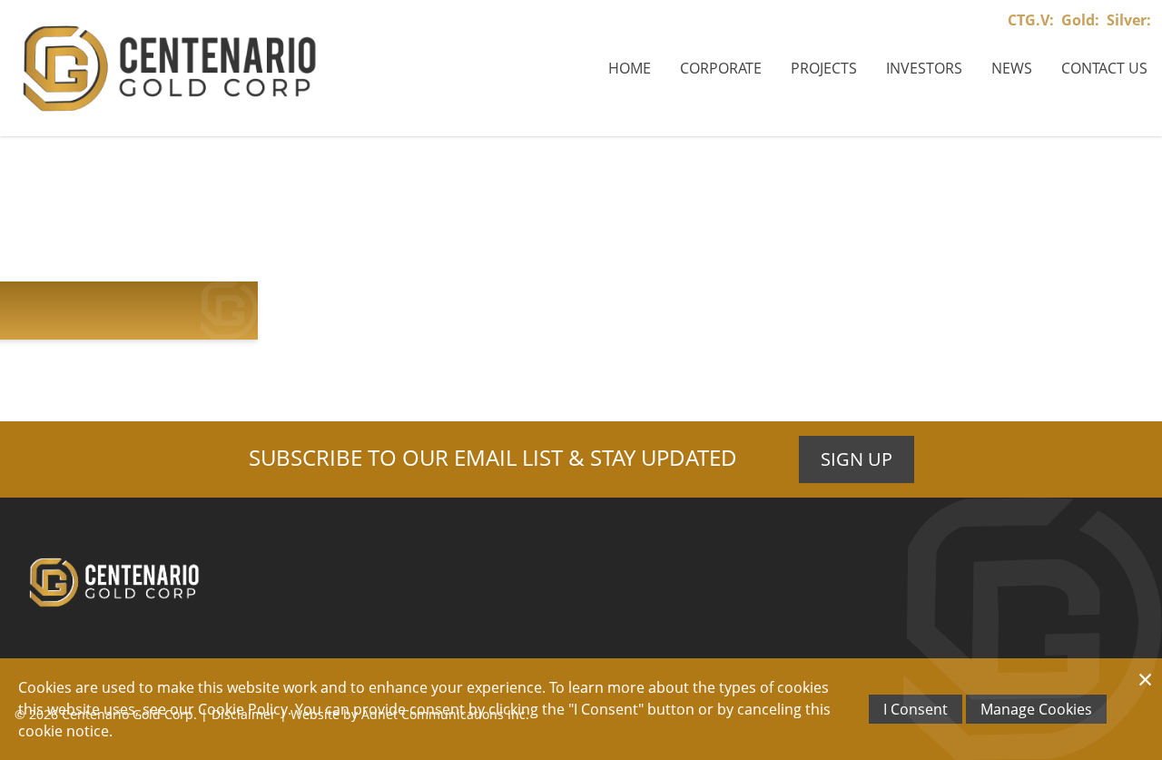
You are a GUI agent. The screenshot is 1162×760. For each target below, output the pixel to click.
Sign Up (856, 459)
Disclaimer (244, 714)
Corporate (721, 68)
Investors (924, 68)
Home (629, 68)
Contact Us (1104, 68)
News (1011, 68)
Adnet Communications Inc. (445, 714)
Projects (824, 68)
